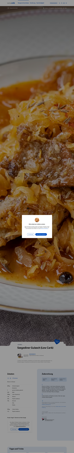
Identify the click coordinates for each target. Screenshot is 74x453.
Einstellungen (30, 234)
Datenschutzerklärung (44, 228)
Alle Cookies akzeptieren (41, 234)
